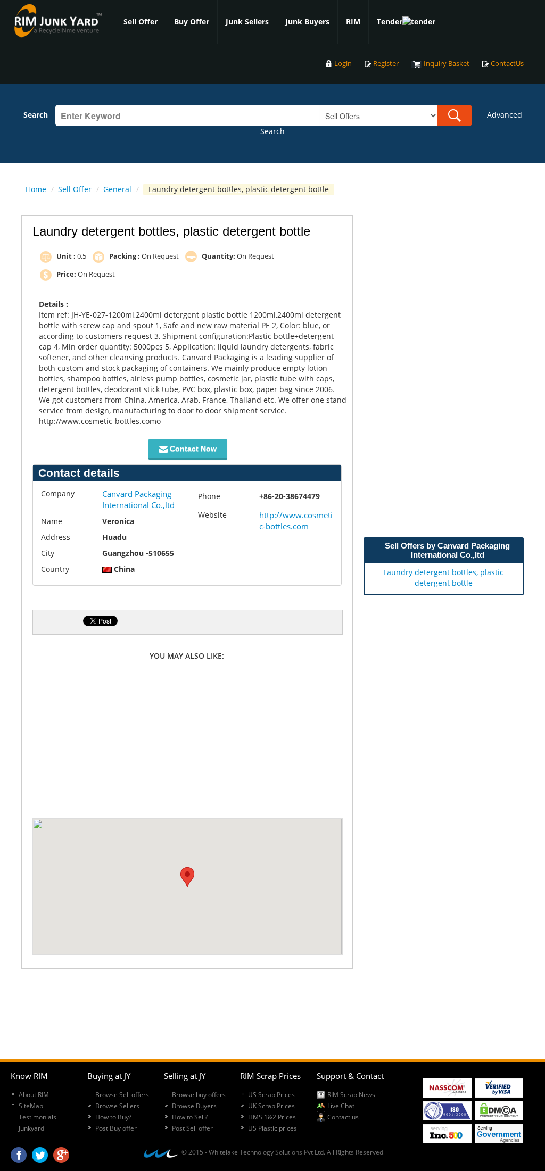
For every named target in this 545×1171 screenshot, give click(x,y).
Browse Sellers (117, 1105)
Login (343, 63)
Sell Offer (140, 21)
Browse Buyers (194, 1105)
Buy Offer (191, 21)
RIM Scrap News (351, 1094)
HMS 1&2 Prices (272, 1117)
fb (19, 1152)
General (117, 189)
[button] (187, 877)
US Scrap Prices (271, 1094)
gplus (61, 1152)
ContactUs (507, 63)
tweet (40, 1152)
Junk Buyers (307, 21)
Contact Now (192, 448)
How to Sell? (190, 1117)
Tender (389, 21)
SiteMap (31, 1105)
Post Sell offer (192, 1128)
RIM (353, 21)
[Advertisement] (187, 741)
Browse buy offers (199, 1094)
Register (386, 63)
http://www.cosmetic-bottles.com (296, 520)
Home (36, 189)
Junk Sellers (247, 21)
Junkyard (31, 1128)
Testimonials (37, 1117)
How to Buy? (113, 1117)
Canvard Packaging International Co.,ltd (138, 499)
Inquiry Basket (446, 63)
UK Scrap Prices (271, 1105)
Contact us (343, 1117)
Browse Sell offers (122, 1094)
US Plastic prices (272, 1128)
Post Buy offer (116, 1128)
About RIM (34, 1094)
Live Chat (340, 1105)
